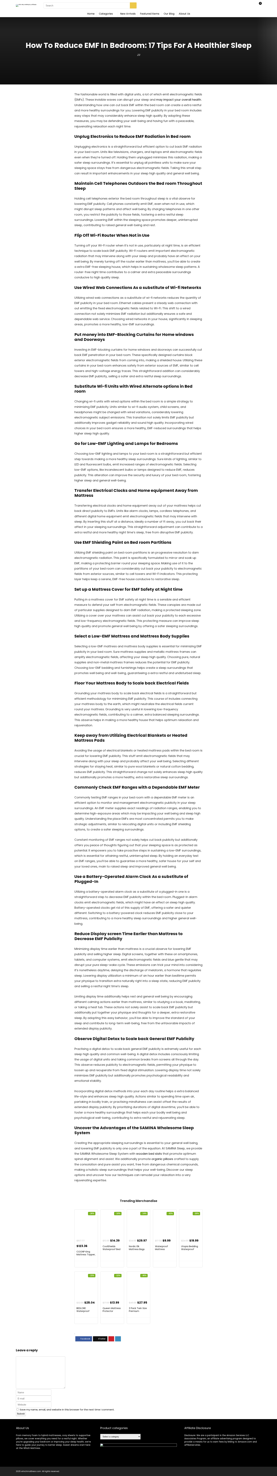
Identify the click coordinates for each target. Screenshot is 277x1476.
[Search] (133, 5)
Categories (106, 14)
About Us (184, 14)
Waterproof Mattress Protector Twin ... (164, 1249)
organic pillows (162, 1159)
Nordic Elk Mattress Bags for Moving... (137, 1249)
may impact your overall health (178, 100)
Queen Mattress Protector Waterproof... (112, 1311)
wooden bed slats (149, 1154)
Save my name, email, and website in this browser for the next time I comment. (67, 1409)
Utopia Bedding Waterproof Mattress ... (189, 1249)
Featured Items (149, 14)
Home (91, 14)
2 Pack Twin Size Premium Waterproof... (138, 1311)
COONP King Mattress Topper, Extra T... (85, 1254)
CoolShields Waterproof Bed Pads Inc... (111, 1249)
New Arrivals (128, 14)
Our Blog (169, 14)
